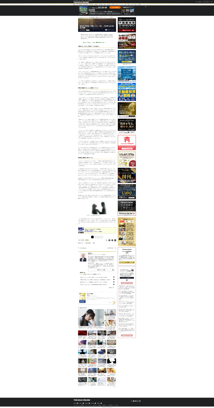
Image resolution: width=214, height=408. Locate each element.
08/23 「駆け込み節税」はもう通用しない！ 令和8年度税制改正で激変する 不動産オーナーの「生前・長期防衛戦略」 (126, 292)
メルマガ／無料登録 (198, 1)
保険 (104, 4)
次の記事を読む (110, 248)
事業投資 (96, 4)
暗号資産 (113, 4)
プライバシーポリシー (88, 405)
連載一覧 (86, 403)
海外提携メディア (111, 405)
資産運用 (108, 4)
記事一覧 (75, 403)
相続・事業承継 (79, 4)
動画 (135, 4)
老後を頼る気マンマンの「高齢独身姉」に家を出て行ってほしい (91, 282)
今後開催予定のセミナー (127, 7)
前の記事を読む (83, 248)
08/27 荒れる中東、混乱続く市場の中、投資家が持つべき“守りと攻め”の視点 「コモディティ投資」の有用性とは (126, 310)
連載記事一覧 (111, 287)
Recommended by (111, 386)
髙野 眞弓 (90, 253)
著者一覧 (92, 403)
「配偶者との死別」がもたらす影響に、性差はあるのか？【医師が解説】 (93, 279)
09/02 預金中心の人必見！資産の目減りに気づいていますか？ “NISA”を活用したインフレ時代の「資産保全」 (126, 325)
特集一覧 (81, 403)
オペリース (121, 4)
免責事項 (82, 405)
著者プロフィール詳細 (101, 269)
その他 (132, 4)
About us (117, 405)
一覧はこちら (127, 13)
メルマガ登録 (126, 262)
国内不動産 (86, 4)
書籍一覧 (98, 403)
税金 (117, 4)
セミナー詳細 (115, 7)
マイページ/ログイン (206, 1)
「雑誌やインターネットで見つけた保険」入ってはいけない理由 (91, 277)
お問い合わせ (95, 405)
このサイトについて (77, 405)
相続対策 (87, 30)
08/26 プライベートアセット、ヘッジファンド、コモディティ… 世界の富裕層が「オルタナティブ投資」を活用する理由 (126, 302)
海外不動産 (91, 4)
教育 (125, 4)
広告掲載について (105, 405)
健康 (128, 4)
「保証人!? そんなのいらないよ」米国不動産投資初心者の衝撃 (91, 284)
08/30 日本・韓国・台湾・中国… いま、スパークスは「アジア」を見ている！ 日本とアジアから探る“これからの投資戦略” (126, 314)
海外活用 (100, 4)
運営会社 (99, 405)
